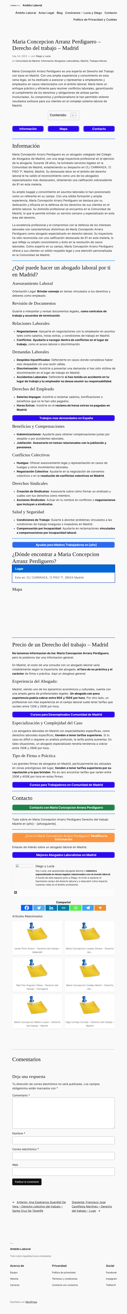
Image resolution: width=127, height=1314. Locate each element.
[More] (100, 908)
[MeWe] (63, 908)
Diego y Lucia (43, 56)
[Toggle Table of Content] (72, 115)
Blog (60, 12)
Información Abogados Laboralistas (60, 60)
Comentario (21, 1095)
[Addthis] (15, 892)
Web (15, 1165)
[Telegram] (88, 908)
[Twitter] (39, 908)
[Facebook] (27, 908)
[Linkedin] (51, 908)
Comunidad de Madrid (28, 60)
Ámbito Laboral (25, 12)
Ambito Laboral (32, 5)
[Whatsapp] (76, 908)
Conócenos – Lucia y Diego (83, 12)
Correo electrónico (25, 1149)
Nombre (18, 1133)
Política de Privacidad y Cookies (95, 19)
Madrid (84, 60)
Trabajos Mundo (98, 60)
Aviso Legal (46, 12)
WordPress (31, 1302)
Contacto (111, 12)
